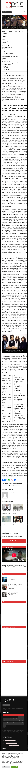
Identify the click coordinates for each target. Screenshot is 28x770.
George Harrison (9, 483)
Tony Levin (14, 735)
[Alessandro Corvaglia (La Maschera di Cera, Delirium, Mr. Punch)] (6, 509)
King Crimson (13, 732)
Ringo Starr (10, 485)
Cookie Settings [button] (6, 766)
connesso (9, 536)
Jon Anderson (8, 732)
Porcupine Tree (13, 733)
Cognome (4, 743)
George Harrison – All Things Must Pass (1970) (17, 512)
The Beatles (17, 485)
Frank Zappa (19, 731)
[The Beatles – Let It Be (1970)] (18, 521)
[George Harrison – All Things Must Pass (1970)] (18, 509)
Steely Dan (22, 733)
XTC (7, 736)
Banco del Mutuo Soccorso (14, 730)
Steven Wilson (5, 735)
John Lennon (16, 483)
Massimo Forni (12, 492)
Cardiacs (20, 730)
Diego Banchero (8, 731)
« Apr (4, 727)
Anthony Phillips (6, 730)
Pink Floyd (8, 733)
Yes (8, 736)
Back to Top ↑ (14, 541)
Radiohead (18, 733)
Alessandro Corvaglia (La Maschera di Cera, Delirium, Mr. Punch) (6, 512)
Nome (4, 740)
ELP (12, 731)
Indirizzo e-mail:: (6, 745)
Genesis (4, 732)
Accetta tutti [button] (14, 766)
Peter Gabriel (18, 732)
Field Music (15, 731)
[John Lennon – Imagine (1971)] (6, 521)
